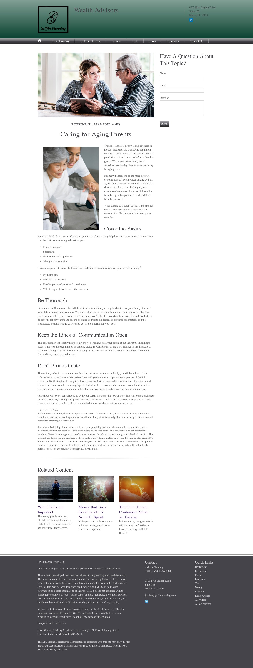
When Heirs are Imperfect (51, 509)
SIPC (80, 634)
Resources (173, 41)
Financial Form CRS (54, 562)
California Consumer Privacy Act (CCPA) (59, 613)
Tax (197, 583)
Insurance (200, 579)
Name (163, 73)
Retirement (201, 567)
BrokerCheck (113, 568)
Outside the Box (90, 41)
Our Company (60, 41)
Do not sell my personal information (91, 616)
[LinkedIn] (191, 21)
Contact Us (196, 41)
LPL (135, 41)
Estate (198, 575)
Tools (152, 41)
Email (163, 85)
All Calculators (203, 604)
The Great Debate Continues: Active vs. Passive (134, 511)
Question (164, 98)
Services (116, 41)
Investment (201, 571)
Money (198, 587)
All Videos (200, 599)
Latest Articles (202, 595)
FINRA (72, 634)
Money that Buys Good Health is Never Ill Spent (92, 511)
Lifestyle (199, 591)
